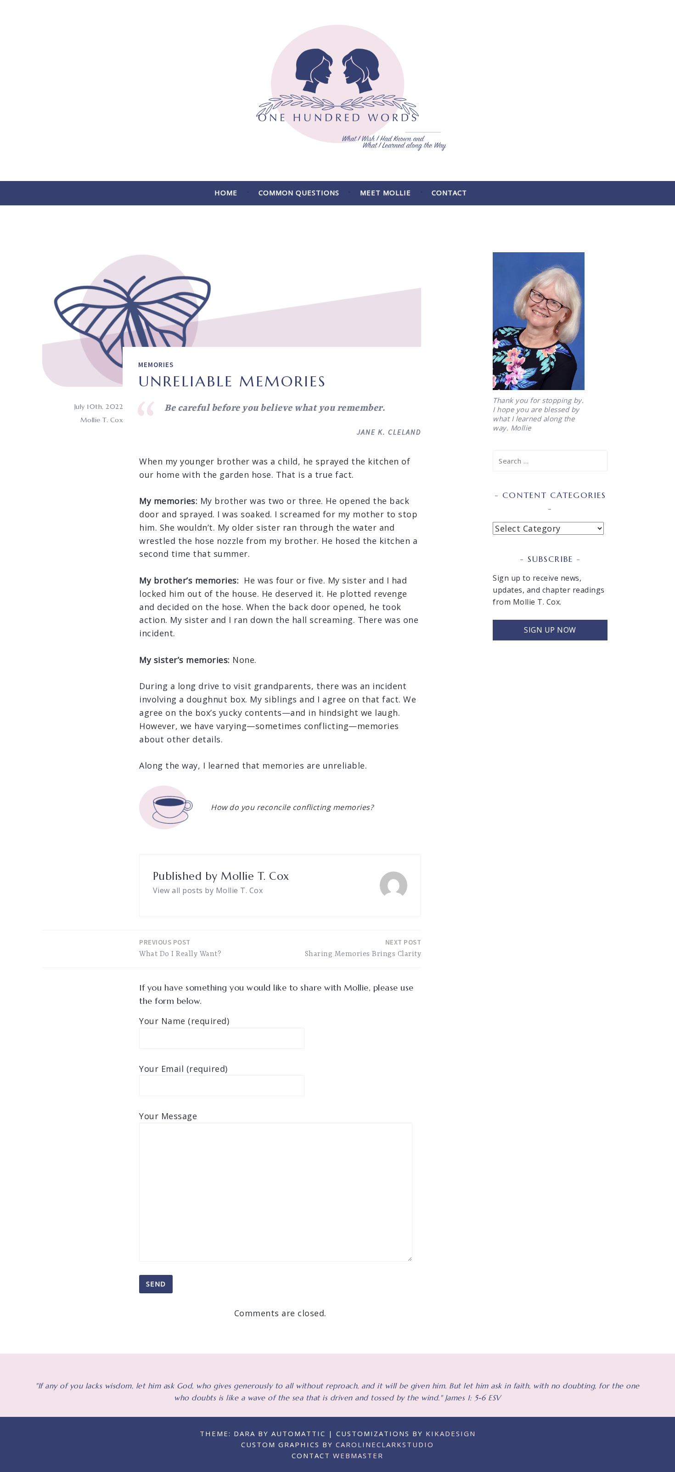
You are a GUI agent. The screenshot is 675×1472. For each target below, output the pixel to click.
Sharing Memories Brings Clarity (363, 948)
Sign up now (550, 630)
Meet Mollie (385, 192)
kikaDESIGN (451, 1433)
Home (225, 192)
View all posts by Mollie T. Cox (208, 890)
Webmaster (358, 1455)
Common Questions (299, 192)
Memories (156, 364)
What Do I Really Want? (180, 948)
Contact (449, 192)
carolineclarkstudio (385, 1444)
